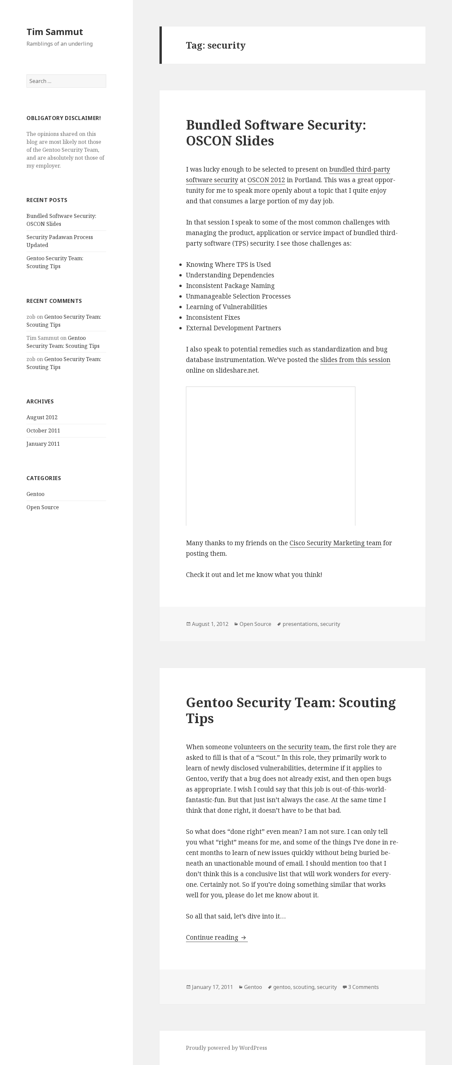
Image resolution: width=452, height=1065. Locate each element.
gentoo (282, 987)
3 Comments (363, 987)
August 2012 (42, 417)
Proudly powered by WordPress (226, 1047)
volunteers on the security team (281, 747)
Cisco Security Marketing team (336, 543)
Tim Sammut (54, 31)
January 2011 (43, 443)
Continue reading (217, 937)
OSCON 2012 (266, 180)
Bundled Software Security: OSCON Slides (276, 132)
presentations (300, 624)
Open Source (42, 507)
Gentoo (35, 494)
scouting (303, 987)
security (330, 624)
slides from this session (355, 359)
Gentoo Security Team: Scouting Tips (291, 710)
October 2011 (43, 430)
